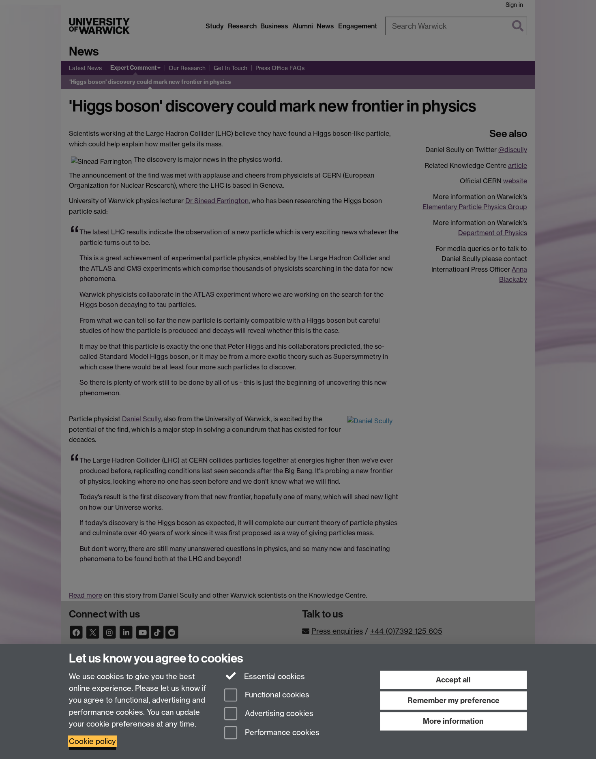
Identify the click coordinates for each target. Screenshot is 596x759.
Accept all (453, 679)
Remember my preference (453, 700)
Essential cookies (273, 676)
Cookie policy (92, 741)
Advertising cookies (278, 713)
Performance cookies (281, 733)
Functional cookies (276, 694)
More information (453, 721)
